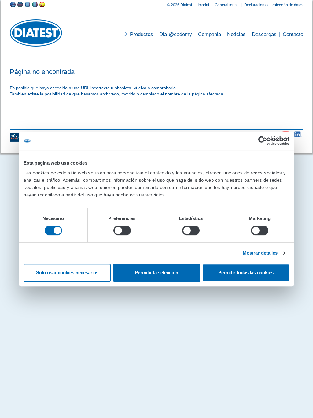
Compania (207, 34)
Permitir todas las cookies (246, 272)
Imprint (201, 5)
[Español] (42, 5)
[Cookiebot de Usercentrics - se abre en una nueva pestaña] (262, 140)
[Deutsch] (20, 5)
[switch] (122, 230)
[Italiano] (35, 5)
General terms (225, 5)
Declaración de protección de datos (272, 5)
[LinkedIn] (298, 133)
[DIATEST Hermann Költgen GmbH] (36, 33)
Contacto (291, 34)
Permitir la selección (156, 272)
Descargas (262, 34)
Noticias (234, 34)
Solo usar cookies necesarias (67, 272)
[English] (13, 5)
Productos (141, 34)
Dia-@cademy (174, 34)
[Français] (27, 5)
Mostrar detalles (260, 253)
